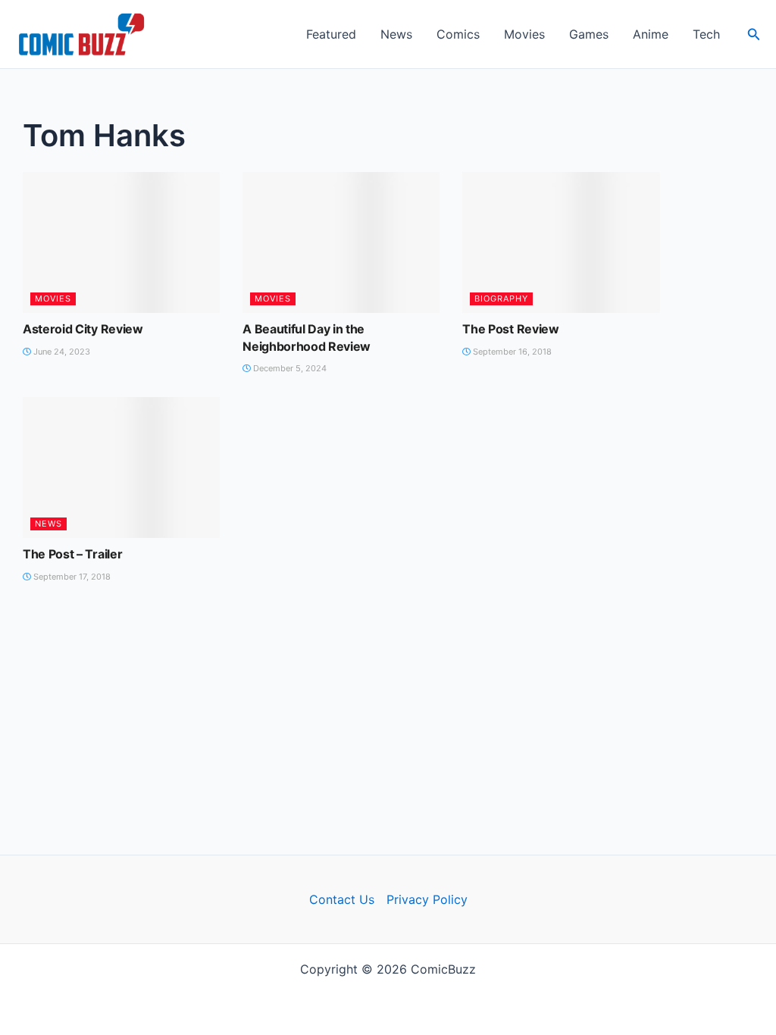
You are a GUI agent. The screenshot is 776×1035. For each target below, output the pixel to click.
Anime (650, 34)
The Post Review (510, 328)
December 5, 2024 (289, 368)
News (396, 34)
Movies (524, 34)
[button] (754, 34)
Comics (458, 34)
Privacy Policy (427, 899)
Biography (501, 298)
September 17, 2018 (71, 576)
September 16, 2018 (511, 351)
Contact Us (341, 899)
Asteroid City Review (83, 328)
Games (589, 34)
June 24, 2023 (60, 351)
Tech (706, 34)
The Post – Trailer (72, 553)
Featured (331, 34)
